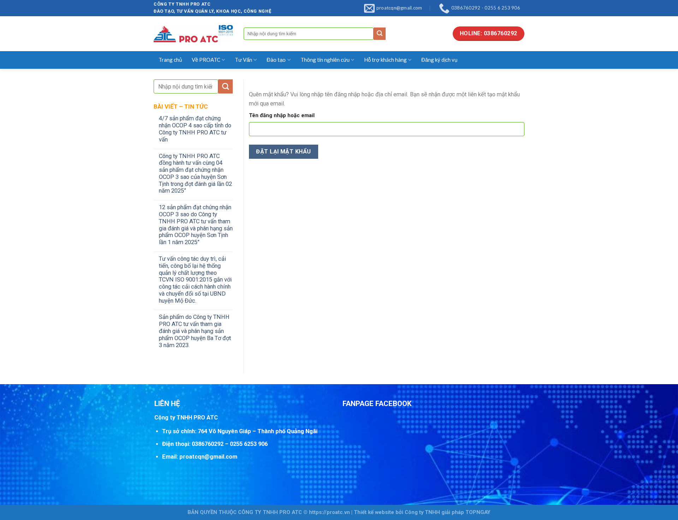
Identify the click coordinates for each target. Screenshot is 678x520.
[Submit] (380, 34)
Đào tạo (276, 59)
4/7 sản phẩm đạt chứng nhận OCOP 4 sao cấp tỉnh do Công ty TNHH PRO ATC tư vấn (195, 129)
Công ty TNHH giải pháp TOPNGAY (447, 512)
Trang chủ (170, 59)
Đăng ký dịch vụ (439, 59)
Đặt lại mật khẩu (283, 151)
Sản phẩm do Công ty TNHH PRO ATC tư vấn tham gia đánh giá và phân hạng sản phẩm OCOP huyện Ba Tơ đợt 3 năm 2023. (195, 331)
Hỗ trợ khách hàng (385, 59)
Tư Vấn (243, 59)
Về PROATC (206, 59)
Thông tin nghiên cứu (325, 59)
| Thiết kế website (372, 512)
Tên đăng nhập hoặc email (282, 115)
